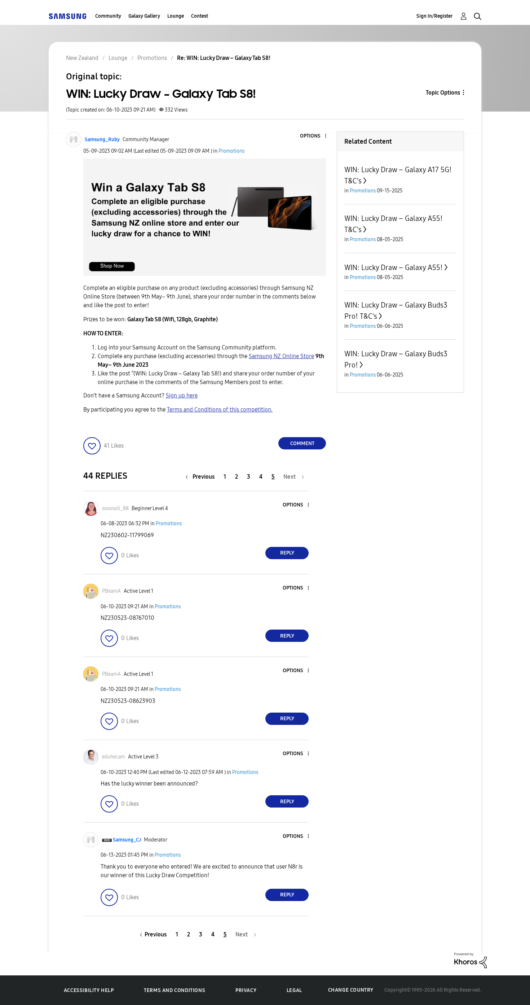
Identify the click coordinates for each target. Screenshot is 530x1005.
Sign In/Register (434, 16)
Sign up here (182, 395)
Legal (294, 990)
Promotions (231, 151)
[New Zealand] (67, 16)
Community (108, 16)
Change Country (351, 990)
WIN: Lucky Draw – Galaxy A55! (393, 267)
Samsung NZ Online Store (281, 356)
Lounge (175, 16)
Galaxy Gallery (144, 16)
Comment (302, 443)
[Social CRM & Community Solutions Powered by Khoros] (470, 960)
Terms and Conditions (174, 990)
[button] (313, 136)
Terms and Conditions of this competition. (220, 409)
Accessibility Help (89, 990)
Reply (287, 553)
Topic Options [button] (443, 92)
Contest (199, 16)
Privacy (245, 990)
